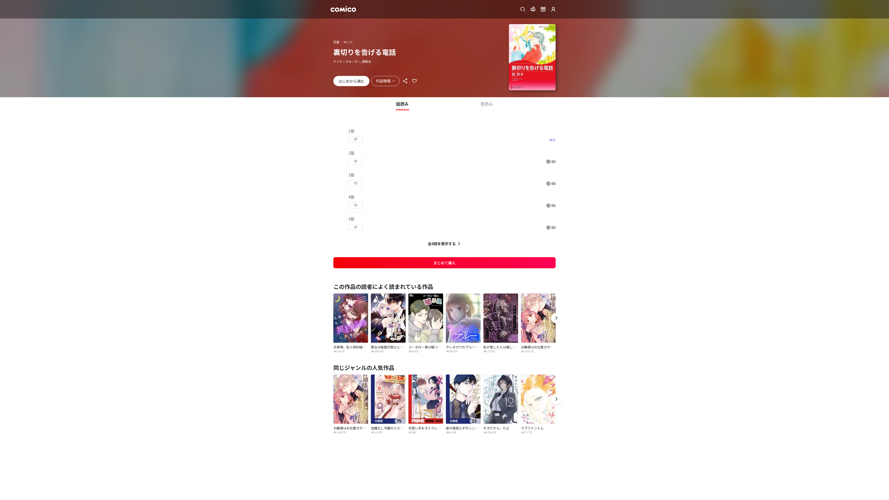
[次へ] (556, 318)
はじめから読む (351, 81)
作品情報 (383, 81)
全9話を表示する (442, 243)
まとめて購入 (444, 263)
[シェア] (405, 81)
